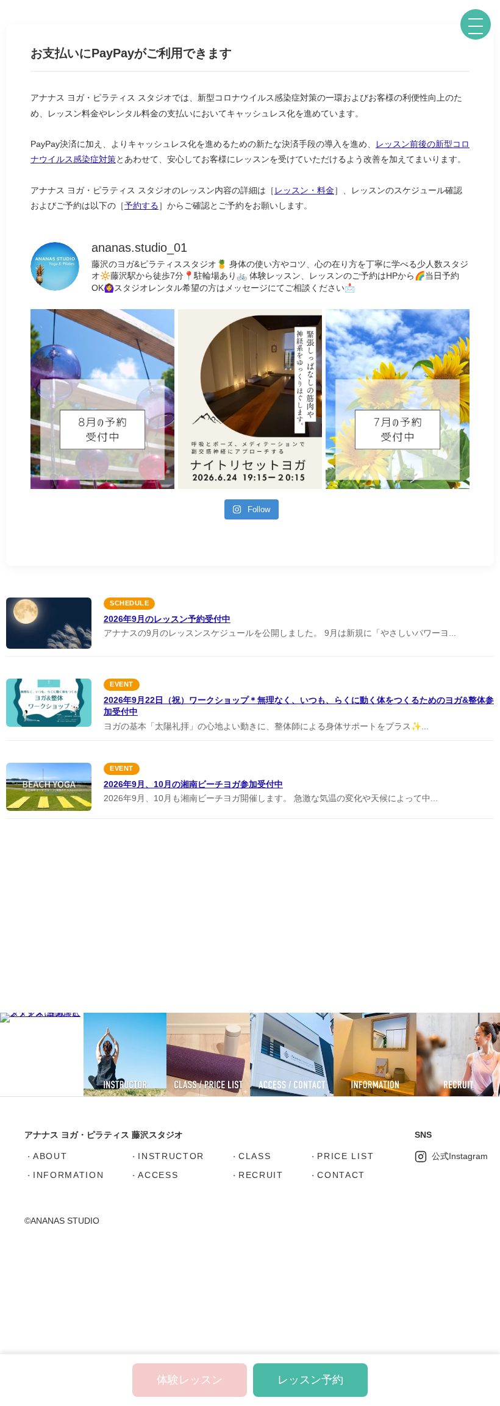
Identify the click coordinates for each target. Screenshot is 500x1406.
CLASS (254, 1156)
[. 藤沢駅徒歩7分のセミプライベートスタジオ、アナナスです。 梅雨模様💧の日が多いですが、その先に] (398, 399)
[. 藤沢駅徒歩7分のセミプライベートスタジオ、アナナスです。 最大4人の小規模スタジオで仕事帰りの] (250, 399)
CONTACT (341, 1175)
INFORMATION (68, 1175)
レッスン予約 (310, 1380)
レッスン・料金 (304, 190)
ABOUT (50, 1156)
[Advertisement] (250, 919)
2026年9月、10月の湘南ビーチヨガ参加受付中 (193, 784)
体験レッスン (190, 1380)
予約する (141, 205)
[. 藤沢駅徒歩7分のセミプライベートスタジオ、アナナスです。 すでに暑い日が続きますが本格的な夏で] (102, 399)
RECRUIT (261, 1175)
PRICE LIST (345, 1156)
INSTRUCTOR (171, 1156)
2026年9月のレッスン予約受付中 (167, 619)
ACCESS (158, 1175)
